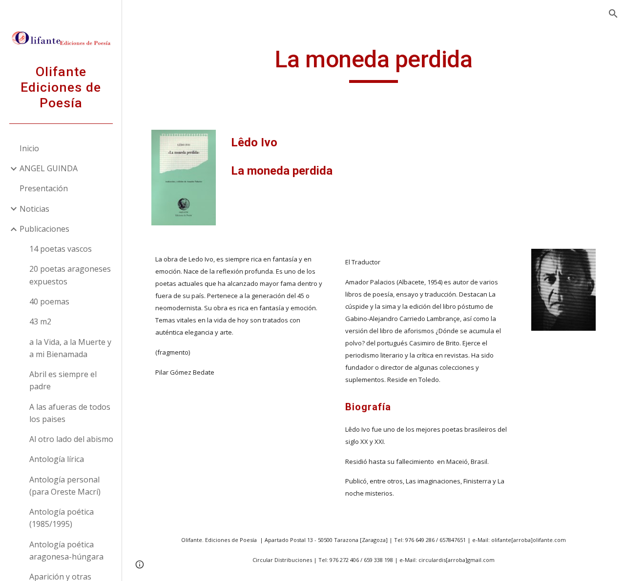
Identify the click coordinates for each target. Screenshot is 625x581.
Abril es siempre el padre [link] (63, 380)
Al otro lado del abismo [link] (71, 439)
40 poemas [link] (49, 301)
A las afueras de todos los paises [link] (69, 412)
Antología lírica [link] (56, 459)
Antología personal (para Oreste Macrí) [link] (65, 485)
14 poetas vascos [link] (60, 248)
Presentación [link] (44, 188)
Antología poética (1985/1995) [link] (61, 517)
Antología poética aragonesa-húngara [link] (66, 550)
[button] (613, 13)
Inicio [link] (29, 148)
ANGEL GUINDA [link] (49, 168)
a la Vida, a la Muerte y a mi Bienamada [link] (70, 348)
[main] (373, 64)
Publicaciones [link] (44, 228)
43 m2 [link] (40, 321)
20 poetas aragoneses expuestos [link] (70, 274)
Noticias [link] (34, 208)
